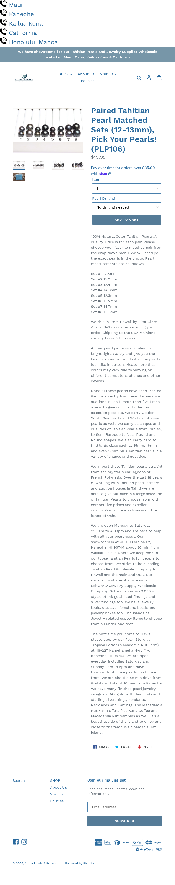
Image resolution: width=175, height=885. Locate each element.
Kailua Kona (26, 23)
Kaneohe (21, 14)
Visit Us (107, 74)
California (23, 32)
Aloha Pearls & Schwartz (42, 863)
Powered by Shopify (79, 863)
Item (96, 179)
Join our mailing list (107, 780)
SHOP (64, 74)
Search (19, 780)
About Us (86, 74)
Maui (16, 4)
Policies (87, 81)
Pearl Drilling (103, 198)
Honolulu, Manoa (33, 42)
